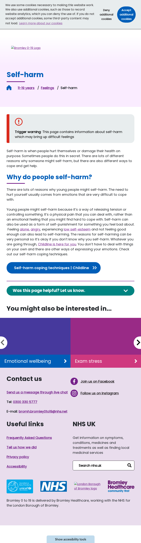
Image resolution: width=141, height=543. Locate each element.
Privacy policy (18, 457)
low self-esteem (77, 229)
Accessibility (17, 466)
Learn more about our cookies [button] (40, 23)
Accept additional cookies (128, 14)
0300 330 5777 (25, 402)
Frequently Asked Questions (29, 437)
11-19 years (26, 88)
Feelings (47, 88)
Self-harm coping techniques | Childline (51, 267)
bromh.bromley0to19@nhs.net (43, 411)
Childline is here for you (57, 244)
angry (35, 229)
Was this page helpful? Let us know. (49, 290)
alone (24, 229)
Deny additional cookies (108, 14)
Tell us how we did (22, 447)
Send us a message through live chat (37, 392)
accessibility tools (70, 539)
